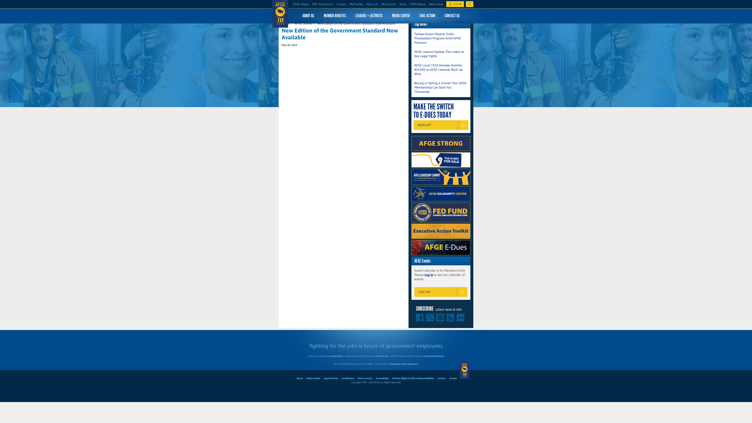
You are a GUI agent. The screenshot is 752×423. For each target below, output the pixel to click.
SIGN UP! (424, 125)
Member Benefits (335, 15)
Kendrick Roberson (434, 356)
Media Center (401, 15)
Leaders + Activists (368, 15)
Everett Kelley (336, 356)
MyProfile (356, 4)
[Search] (469, 4)
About (300, 378)
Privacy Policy (365, 378)
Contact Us (452, 15)
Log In (429, 275)
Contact (441, 378)
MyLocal (372, 4)
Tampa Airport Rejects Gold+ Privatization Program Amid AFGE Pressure (437, 38)
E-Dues (341, 4)
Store (403, 4)
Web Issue (436, 4)
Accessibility (382, 378)
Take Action (427, 15)
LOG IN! (424, 292)
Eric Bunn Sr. (382, 356)
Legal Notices (331, 378)
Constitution (348, 378)
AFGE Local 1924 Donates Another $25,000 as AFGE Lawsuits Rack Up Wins (438, 69)
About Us (308, 15)
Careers (453, 378)
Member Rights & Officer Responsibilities (413, 378)
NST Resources (322, 4)
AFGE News (301, 4)
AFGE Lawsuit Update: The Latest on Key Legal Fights (439, 54)
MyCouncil (388, 4)
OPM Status (418, 4)
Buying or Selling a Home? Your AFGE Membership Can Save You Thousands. (440, 87)
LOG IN (457, 4)
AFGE (464, 370)
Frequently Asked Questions (403, 364)
